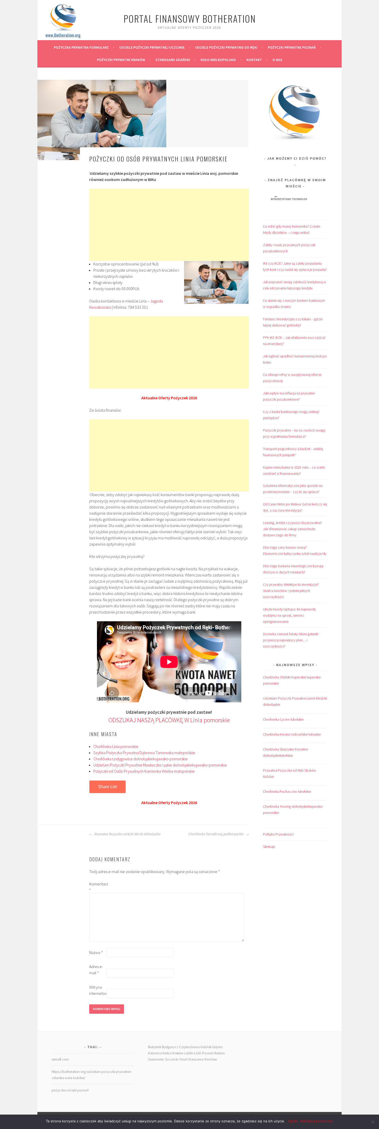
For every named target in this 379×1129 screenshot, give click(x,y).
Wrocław (210, 1059)
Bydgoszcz (170, 1047)
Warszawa (195, 1059)
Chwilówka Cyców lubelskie (283, 719)
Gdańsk (205, 1047)
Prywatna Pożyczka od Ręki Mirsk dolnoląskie (127, 834)
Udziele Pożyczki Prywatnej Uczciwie (152, 47)
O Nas (277, 59)
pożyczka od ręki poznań (70, 1090)
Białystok (154, 1047)
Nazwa (96, 952)
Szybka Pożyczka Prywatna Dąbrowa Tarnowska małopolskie (144, 752)
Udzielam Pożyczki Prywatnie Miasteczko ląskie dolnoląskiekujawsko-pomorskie (160, 765)
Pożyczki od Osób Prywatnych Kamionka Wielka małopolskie (144, 771)
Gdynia (217, 1047)
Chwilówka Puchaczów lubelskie (287, 791)
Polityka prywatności (316, 1121)
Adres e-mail (96, 969)
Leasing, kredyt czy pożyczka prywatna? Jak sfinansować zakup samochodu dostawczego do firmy (292, 528)
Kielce (167, 1053)
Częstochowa (189, 1047)
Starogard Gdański (172, 59)
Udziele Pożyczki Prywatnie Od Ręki (226, 47)
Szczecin (171, 1059)
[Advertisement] (169, 225)
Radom (219, 1053)
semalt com (60, 1059)
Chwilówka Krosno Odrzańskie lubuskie (292, 734)
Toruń (183, 1059)
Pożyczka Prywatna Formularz (81, 47)
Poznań (207, 1053)
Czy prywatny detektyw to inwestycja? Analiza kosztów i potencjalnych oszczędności (291, 590)
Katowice (155, 1053)
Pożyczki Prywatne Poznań (292, 47)
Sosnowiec (156, 1059)
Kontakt (254, 59)
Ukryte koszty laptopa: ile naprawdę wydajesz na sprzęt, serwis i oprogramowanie (289, 615)
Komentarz (97, 887)
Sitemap (269, 846)
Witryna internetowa (97, 990)
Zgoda (293, 1121)
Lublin (188, 1053)
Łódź (197, 1053)
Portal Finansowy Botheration (189, 18)
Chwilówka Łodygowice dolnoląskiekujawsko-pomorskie (140, 758)
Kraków (178, 1053)
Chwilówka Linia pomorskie (115, 746)
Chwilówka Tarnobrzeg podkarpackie (216, 834)
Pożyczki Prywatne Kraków (121, 59)
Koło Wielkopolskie (218, 59)
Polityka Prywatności (278, 834)
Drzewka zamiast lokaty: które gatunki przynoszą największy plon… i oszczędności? (290, 640)
